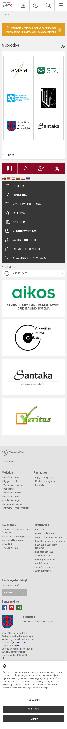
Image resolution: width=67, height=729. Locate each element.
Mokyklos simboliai (12, 493)
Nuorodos (39, 529)
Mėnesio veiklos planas (27, 204)
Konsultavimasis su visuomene (50, 541)
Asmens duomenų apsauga (48, 537)
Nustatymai (33, 699)
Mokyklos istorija (11, 477)
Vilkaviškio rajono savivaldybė (38, 621)
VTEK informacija (43, 555)
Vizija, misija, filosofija (14, 485)
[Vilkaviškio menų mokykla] (8, 4)
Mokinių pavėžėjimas (25, 231)
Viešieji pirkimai (10, 548)
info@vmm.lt (13, 645)
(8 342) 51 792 (19, 642)
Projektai (19, 186)
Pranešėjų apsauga (44, 552)
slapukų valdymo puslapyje (35, 688)
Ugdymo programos (44, 477)
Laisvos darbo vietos (26, 249)
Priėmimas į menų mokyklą (16, 508)
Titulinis (5, 14)
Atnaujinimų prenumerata (29, 258)
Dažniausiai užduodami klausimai (46, 546)
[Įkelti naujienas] (23, 5)
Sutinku (33, 718)
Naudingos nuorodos (26, 240)
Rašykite (8, 592)
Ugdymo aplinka (11, 481)
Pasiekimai (19, 213)
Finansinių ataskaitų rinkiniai (17, 536)
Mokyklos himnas (11, 496)
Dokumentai (20, 195)
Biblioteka (19, 222)
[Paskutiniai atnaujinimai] (36, 5)
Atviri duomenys (43, 571)
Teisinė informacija (44, 567)
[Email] (19, 607)
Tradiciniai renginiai (12, 500)
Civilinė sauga (41, 563)
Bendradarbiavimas (12, 504)
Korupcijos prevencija (45, 559)
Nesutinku (33, 709)
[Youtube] (11, 607)
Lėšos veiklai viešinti (13, 540)
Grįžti (11, 155)
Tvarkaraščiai (16, 452)
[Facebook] (4, 607)
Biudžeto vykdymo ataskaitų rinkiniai (16, 531)
